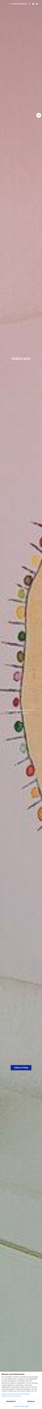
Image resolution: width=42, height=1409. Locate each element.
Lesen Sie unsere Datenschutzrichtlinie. (16, 1394)
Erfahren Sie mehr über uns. (11, 1396)
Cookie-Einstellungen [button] (21, 1406)
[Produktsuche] (39, 115)
